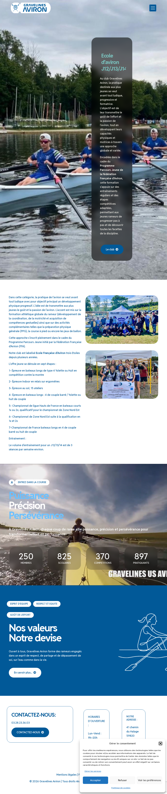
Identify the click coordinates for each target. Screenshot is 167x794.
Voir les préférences (149, 780)
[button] (160, 743)
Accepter (95, 780)
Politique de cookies (120, 788)
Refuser (122, 780)
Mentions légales (66, 774)
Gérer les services (92, 771)
